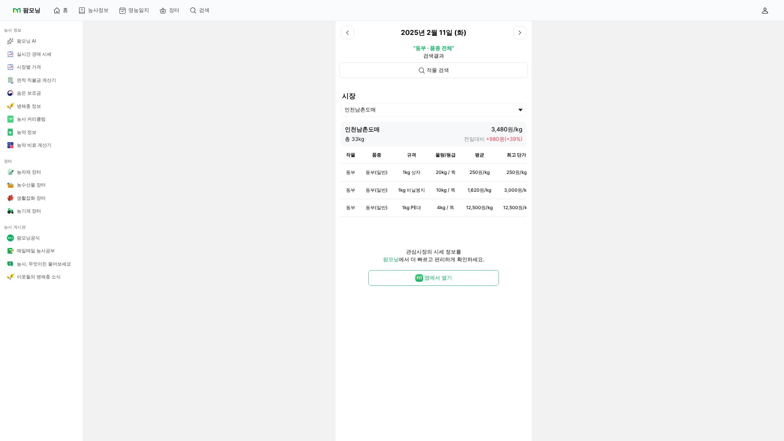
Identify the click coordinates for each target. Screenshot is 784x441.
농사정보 (98, 10)
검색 (204, 10)
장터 (174, 10)
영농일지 (138, 10)
